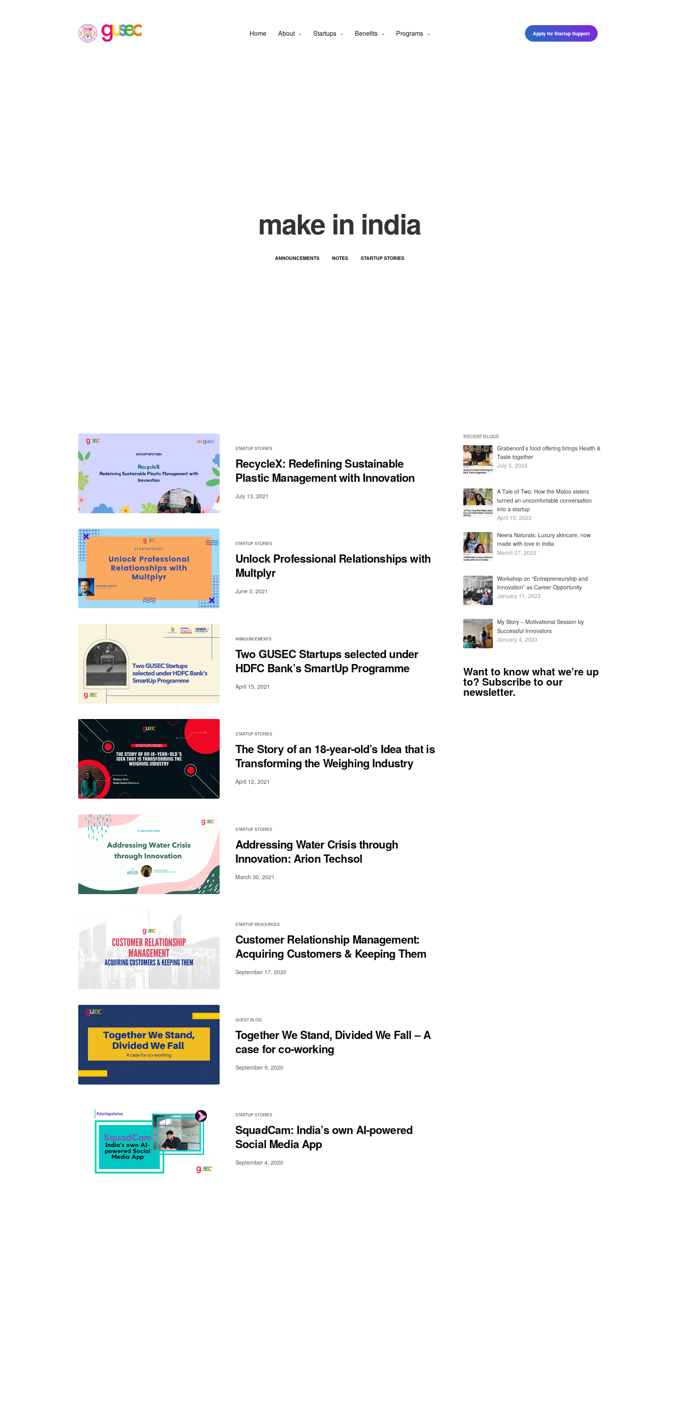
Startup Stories (382, 258)
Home (258, 33)
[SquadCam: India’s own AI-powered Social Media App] (149, 1140)
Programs (409, 33)
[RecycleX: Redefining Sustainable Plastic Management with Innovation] (149, 473)
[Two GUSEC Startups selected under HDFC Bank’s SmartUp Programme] (149, 664)
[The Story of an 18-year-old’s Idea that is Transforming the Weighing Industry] (149, 759)
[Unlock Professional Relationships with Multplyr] (149, 568)
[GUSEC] (110, 33)
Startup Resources (257, 924)
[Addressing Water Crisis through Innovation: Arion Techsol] (149, 854)
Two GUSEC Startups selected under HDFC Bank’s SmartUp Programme (326, 661)
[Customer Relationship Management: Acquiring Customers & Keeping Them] (149, 949)
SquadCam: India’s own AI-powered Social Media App (324, 1137)
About (286, 33)
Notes (340, 258)
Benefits (366, 33)
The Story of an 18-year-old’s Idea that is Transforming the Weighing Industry (335, 756)
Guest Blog (248, 1020)
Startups (324, 33)
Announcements (297, 258)
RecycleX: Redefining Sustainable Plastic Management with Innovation (325, 470)
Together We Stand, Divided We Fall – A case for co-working (333, 1042)
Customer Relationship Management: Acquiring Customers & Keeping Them (330, 946)
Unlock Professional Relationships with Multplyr (333, 565)
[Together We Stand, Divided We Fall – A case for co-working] (149, 1045)
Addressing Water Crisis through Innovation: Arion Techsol (316, 851)
